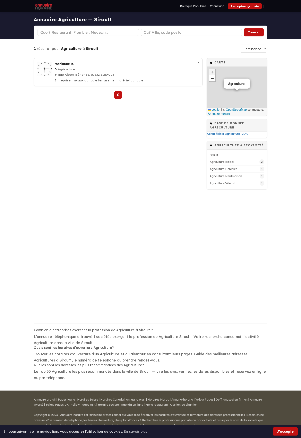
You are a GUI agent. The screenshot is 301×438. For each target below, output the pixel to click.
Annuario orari (135, 399)
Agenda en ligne (132, 404)
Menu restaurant (156, 404)
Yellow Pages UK (57, 404)
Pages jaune (66, 399)
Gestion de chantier (183, 404)
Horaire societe (108, 404)
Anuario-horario (182, 399)
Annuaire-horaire (219, 113)
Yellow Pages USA (83, 404)
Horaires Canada (112, 399)
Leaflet (215, 109)
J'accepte (285, 431)
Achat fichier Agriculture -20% (227, 134)
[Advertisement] (237, 253)
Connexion (217, 6)
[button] (212, 72)
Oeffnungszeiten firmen (232, 399)
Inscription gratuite (245, 6)
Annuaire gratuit (45, 399)
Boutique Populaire (193, 6)
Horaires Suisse (87, 399)
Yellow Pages (204, 399)
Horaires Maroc (158, 399)
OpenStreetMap (236, 109)
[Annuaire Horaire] (43, 6)
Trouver (254, 32)
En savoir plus (135, 431)
